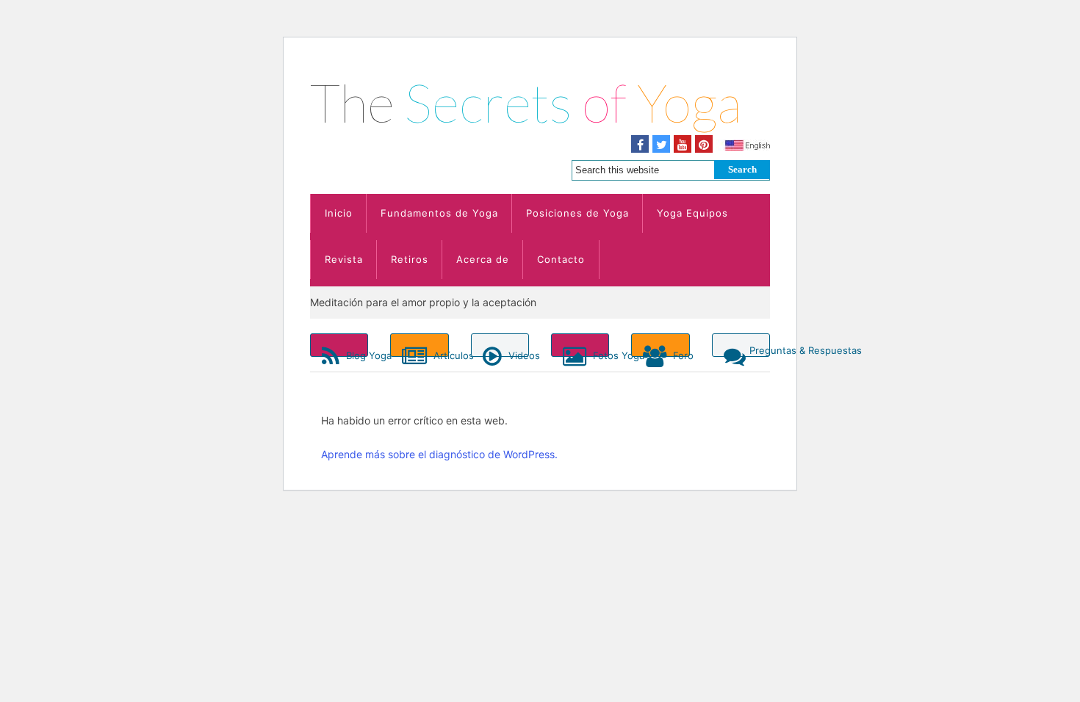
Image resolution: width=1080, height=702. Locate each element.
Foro (679, 353)
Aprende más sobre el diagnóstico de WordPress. (439, 454)
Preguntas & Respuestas (759, 350)
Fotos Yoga (599, 353)
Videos (517, 353)
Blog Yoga (355, 353)
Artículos (439, 353)
